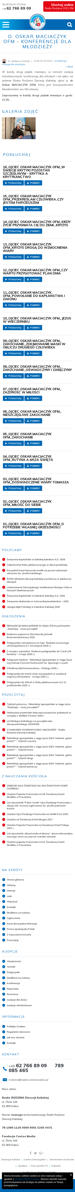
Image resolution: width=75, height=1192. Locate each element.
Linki (9, 896)
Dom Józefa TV (39, 1165)
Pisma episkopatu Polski (21, 929)
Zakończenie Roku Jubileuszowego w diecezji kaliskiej (37, 564)
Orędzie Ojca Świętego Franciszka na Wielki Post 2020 (37, 814)
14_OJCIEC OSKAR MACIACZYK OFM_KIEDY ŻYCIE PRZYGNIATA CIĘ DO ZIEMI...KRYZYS (37, 223)
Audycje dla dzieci (17, 999)
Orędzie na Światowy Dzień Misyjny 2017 (30, 819)
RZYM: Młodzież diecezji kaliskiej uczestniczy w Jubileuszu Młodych (39, 580)
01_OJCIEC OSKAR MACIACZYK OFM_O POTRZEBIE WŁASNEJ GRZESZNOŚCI (33, 525)
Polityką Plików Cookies (27, 1179)
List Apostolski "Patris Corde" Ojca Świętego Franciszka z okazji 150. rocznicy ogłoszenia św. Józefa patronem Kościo (39, 805)
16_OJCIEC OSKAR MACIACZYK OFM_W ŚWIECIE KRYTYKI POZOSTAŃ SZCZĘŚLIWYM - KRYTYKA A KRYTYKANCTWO (34, 171)
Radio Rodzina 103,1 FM (59, 6)
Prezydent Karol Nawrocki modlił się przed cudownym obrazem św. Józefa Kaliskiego (37, 572)
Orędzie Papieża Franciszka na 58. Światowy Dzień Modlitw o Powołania (35, 796)
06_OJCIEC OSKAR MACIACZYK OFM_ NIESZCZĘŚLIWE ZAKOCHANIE (32, 413)
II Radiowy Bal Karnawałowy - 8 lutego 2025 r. (32, 668)
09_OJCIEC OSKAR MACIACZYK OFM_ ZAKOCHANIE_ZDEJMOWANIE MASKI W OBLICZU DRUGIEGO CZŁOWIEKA (34, 344)
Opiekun (22, 1165)
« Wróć (69, 67)
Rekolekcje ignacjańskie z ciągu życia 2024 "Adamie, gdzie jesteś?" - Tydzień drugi (39, 757)
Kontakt (11, 907)
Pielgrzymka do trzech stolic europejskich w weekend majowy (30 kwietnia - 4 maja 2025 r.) (36, 675)
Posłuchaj (14, 183)
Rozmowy (12, 994)
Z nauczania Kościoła (19, 934)
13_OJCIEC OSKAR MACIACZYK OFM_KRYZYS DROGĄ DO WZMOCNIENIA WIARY (35, 247)
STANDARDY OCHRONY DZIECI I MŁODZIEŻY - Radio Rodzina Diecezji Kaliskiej (36, 731)
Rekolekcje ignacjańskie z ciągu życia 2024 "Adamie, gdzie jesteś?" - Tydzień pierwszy (39, 765)
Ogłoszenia (13, 918)
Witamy (11, 885)
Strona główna (15, 879)
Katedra (56, 1165)
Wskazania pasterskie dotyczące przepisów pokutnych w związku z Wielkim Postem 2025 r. (39, 714)
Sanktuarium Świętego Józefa (39, 1172)
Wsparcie (12, 901)
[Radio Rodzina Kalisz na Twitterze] (35, 1153)
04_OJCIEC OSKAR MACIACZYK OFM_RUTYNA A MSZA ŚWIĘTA (28, 458)
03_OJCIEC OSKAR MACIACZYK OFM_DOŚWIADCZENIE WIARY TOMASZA (36, 480)
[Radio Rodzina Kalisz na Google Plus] (41, 1153)
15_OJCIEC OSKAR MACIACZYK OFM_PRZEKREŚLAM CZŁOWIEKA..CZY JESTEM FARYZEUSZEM (33, 199)
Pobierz (35, 183)
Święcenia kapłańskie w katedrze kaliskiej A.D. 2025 (36, 595)
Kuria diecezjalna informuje (22, 923)
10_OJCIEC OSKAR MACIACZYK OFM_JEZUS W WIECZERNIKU (37, 320)
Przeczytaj (12, 940)
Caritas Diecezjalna (35, 1159)
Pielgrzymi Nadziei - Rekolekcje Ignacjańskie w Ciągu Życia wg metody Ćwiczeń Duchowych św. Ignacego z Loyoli (39, 661)
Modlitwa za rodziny (18, 912)
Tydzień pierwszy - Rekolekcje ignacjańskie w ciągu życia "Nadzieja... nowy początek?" (38, 706)
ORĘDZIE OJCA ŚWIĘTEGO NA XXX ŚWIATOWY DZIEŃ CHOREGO (37, 787)
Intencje (11, 890)
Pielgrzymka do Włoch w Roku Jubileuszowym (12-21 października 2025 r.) (36, 684)
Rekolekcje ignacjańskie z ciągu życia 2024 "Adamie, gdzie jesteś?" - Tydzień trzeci (39, 748)
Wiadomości (14, 961)
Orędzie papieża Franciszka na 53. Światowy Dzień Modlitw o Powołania (35, 843)
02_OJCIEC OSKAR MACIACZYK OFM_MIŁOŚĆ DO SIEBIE (27, 503)
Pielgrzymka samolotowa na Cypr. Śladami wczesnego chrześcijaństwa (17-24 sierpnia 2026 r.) (38, 644)
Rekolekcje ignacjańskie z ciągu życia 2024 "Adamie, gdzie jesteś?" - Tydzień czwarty (39, 740)
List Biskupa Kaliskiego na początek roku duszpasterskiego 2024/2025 (29, 723)
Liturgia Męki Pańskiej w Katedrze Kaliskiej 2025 (33, 606)
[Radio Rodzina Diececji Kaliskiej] (37, 21)
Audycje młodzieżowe (19, 1005)
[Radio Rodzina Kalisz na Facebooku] (30, 1153)
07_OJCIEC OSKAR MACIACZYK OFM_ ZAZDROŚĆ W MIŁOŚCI (32, 390)
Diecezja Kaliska (10, 1159)
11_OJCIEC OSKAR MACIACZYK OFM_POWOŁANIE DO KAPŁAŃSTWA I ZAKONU (34, 296)
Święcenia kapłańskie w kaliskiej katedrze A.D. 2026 (36, 559)
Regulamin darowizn (18, 1031)
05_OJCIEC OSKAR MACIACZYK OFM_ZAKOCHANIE (27, 435)
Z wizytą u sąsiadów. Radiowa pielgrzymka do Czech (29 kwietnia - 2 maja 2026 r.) (39, 653)
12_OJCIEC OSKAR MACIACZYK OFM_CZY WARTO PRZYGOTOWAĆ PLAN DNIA (35, 271)
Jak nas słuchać (15, 1037)
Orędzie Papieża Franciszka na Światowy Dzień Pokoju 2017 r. (38, 827)
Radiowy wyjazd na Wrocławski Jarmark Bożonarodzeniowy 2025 (29, 636)
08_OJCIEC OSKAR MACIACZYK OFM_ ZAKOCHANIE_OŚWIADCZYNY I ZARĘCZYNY (37, 368)
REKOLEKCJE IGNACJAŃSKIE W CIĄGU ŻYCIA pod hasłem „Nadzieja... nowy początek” (38, 627)
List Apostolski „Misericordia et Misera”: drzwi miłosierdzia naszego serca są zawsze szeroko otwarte (39, 835)
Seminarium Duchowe (61, 1159)
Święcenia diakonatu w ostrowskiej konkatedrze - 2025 (38, 601)
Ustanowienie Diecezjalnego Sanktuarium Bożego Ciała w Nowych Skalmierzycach (39, 589)
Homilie (11, 966)
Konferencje (13, 983)
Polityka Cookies (16, 1026)
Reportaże (13, 988)
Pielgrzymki (13, 972)
